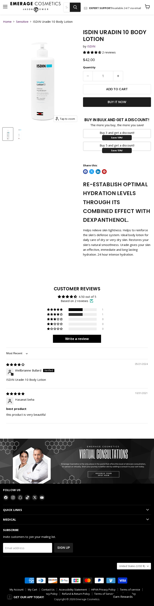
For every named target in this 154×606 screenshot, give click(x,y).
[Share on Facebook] (85, 171)
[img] (15, 364)
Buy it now (117, 102)
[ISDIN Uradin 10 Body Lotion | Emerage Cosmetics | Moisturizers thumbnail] (8, 134)
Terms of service (130, 589)
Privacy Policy (49, 594)
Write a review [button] (77, 339)
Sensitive (22, 21)
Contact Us (48, 589)
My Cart (32, 589)
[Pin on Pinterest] (104, 171)
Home (7, 21)
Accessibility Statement (73, 589)
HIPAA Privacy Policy (103, 589)
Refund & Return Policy (76, 594)
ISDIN (91, 46)
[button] (92, 52)
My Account (16, 589)
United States (132, 566)
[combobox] (67, 7)
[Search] (75, 7)
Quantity (89, 67)
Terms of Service (104, 594)
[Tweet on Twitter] (91, 171)
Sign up (63, 547)
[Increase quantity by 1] (118, 76)
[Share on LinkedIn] (98, 171)
